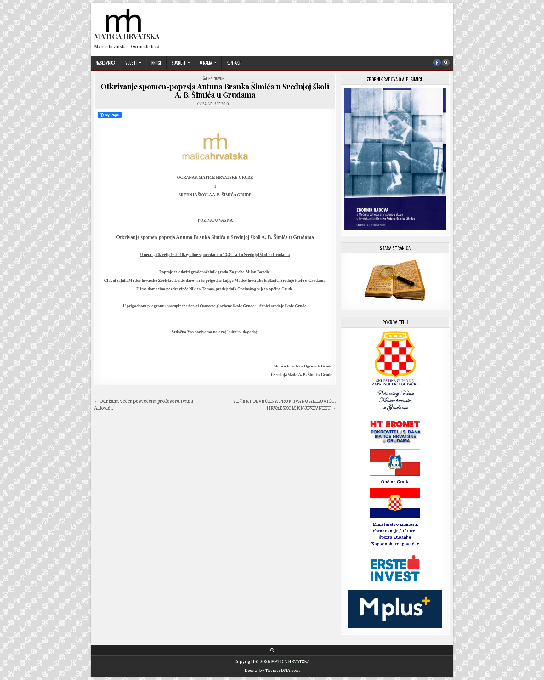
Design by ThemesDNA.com (272, 670)
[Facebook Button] (437, 62)
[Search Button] (446, 62)
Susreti (178, 63)
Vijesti (131, 63)
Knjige (156, 63)
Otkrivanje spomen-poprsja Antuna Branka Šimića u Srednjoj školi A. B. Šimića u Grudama (215, 90)
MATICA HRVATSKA (127, 36)
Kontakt (234, 63)
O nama (206, 63)
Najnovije (216, 78)
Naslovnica (105, 63)
